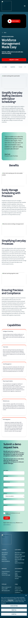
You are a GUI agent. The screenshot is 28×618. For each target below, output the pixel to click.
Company (5, 487)
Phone (4, 499)
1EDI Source (17, 571)
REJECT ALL (14, 610)
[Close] (26, 595)
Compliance (17, 592)
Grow (16, 573)
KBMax (16, 575)
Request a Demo (14, 59)
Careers (3, 556)
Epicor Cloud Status (19, 563)
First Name (5, 470)
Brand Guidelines (6, 561)
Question (5, 505)
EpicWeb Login (18, 558)
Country (5, 493)
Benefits (5, 67)
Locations (4, 558)
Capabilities (12, 67)
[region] (14, 605)
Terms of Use (18, 587)
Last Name (5, 476)
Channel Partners (6, 571)
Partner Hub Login (6, 575)
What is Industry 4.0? (6, 587)
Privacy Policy (18, 589)
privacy (13, 522)
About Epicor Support (20, 552)
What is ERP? (5, 589)
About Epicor (5, 552)
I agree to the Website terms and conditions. (13, 513)
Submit (7, 518)
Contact (20, 67)
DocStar (17, 578)
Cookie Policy (10, 600)
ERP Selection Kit (6, 590)
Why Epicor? (4, 554)
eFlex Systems (18, 576)
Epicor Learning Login (20, 556)
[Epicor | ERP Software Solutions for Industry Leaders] (6, 6)
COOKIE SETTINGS (14, 606)
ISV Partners (4, 573)
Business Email (6, 482)
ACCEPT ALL (14, 614)
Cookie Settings (19, 590)
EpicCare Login (18, 554)
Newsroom (4, 559)
